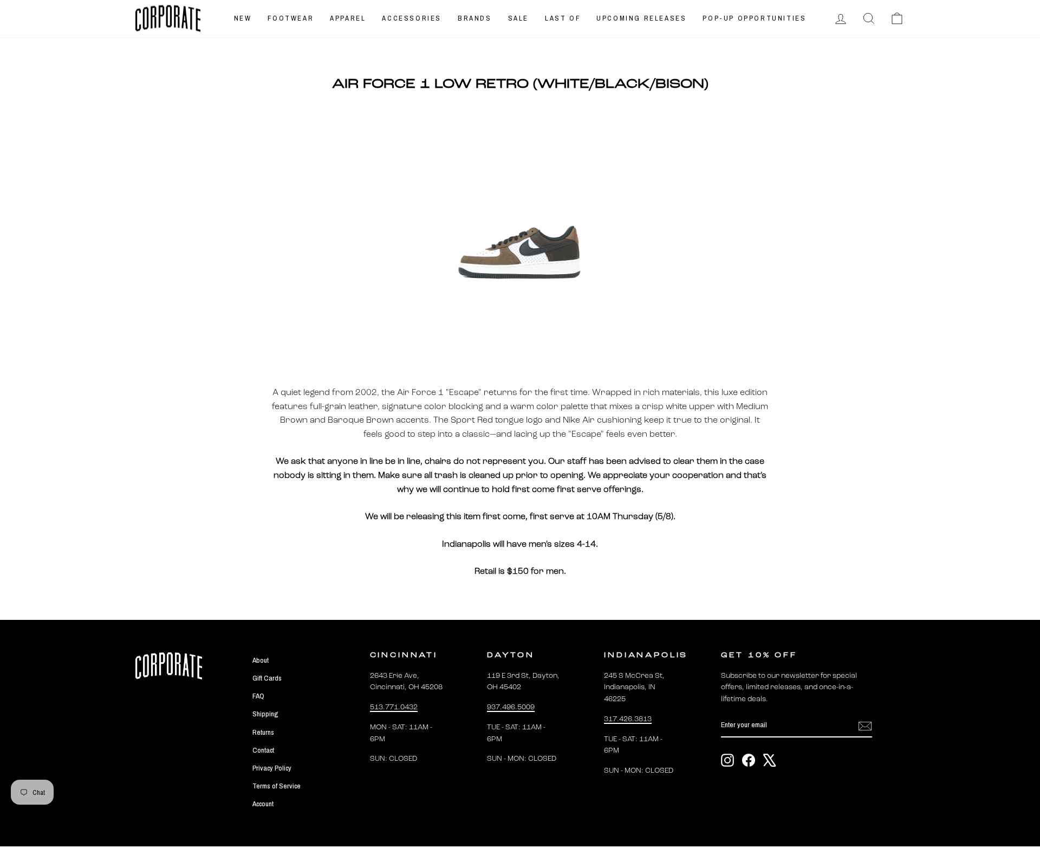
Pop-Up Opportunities (754, 18)
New (243, 18)
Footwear (291, 18)
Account (263, 803)
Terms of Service (276, 786)
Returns (263, 732)
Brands (475, 18)
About (260, 660)
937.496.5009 (511, 707)
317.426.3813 (628, 719)
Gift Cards (267, 678)
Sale (518, 18)
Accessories (411, 18)
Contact (263, 750)
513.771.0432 (394, 707)
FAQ (258, 696)
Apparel (348, 18)
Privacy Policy (271, 768)
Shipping (265, 713)
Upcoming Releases (641, 18)
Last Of (562, 18)
